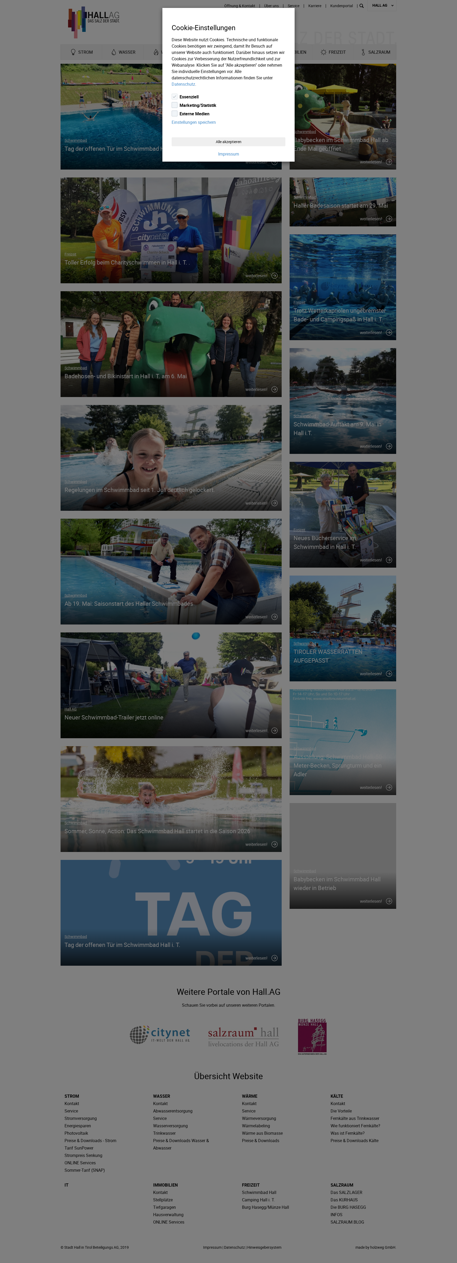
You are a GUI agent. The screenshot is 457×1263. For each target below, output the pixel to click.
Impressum (228, 154)
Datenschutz (183, 84)
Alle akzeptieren (228, 141)
